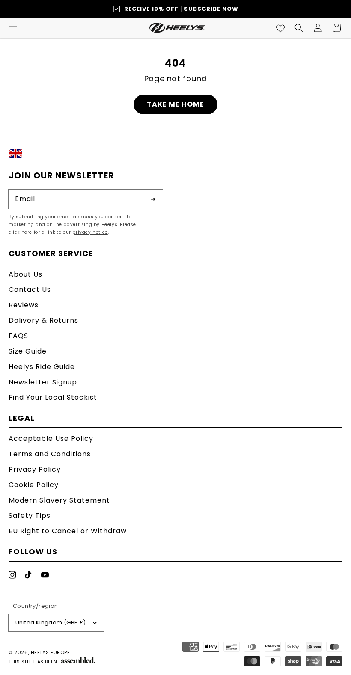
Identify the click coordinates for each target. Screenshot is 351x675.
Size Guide (28, 351)
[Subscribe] (153, 199)
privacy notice (89, 232)
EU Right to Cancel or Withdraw (68, 531)
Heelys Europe (50, 652)
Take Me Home (175, 104)
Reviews (24, 305)
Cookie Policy (34, 485)
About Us (25, 275)
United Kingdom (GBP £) (50, 623)
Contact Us (30, 289)
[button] (12, 27)
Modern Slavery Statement (59, 500)
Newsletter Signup (43, 382)
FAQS (18, 336)
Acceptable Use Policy (51, 439)
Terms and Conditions (50, 454)
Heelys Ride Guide (42, 367)
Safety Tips (30, 515)
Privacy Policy (35, 469)
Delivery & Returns (43, 320)
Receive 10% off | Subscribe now (181, 9)
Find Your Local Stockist (53, 397)
